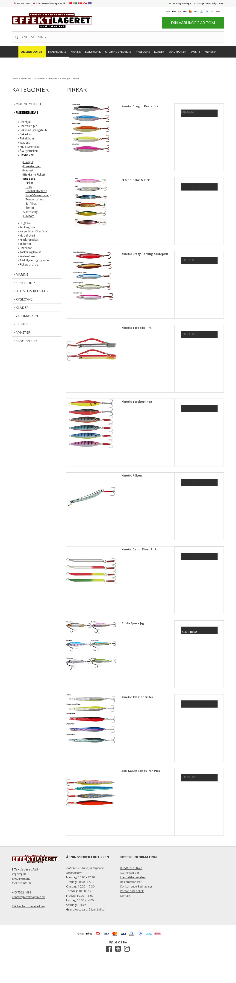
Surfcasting (30, 212)
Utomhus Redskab (118, 52)
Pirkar (29, 183)
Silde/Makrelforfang (38, 195)
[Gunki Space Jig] (91, 645)
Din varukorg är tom (193, 22)
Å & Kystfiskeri (28, 151)
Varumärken (177, 52)
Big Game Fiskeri (34, 174)
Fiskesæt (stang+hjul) (33, 130)
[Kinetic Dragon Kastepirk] (91, 128)
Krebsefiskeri (28, 256)
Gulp (29, 187)
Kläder (159, 52)
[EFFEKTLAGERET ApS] (53, 20)
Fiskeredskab (57, 52)
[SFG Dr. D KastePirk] (91, 201)
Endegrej (29, 179)
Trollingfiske (27, 227)
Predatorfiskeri (29, 240)
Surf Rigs (31, 203)
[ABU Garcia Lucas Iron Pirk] (91, 792)
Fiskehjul (25, 122)
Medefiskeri (27, 235)
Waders (24, 143)
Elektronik (93, 52)
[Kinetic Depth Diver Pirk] (91, 571)
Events (195, 52)
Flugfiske (25, 223)
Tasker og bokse (30, 252)
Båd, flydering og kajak (34, 260)
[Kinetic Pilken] (91, 497)
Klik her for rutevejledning (28, 906)
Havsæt (28, 170)
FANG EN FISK (118, 65)
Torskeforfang (35, 199)
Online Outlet (32, 52)
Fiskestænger (28, 126)
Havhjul (28, 162)
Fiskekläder (26, 138)
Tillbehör (25, 244)
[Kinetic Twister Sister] (91, 718)
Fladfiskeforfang (36, 191)
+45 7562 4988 (23, 3)
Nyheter (210, 52)
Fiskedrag (25, 134)
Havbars (28, 216)
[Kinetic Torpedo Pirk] (91, 349)
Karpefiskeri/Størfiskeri (34, 231)
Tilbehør (28, 208)
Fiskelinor (25, 248)
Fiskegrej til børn (30, 264)
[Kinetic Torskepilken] (91, 423)
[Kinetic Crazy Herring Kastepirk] (91, 275)
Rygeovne (143, 52)
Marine (76, 52)
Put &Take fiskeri (30, 147)
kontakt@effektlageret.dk (50, 3)
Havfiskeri (27, 155)
